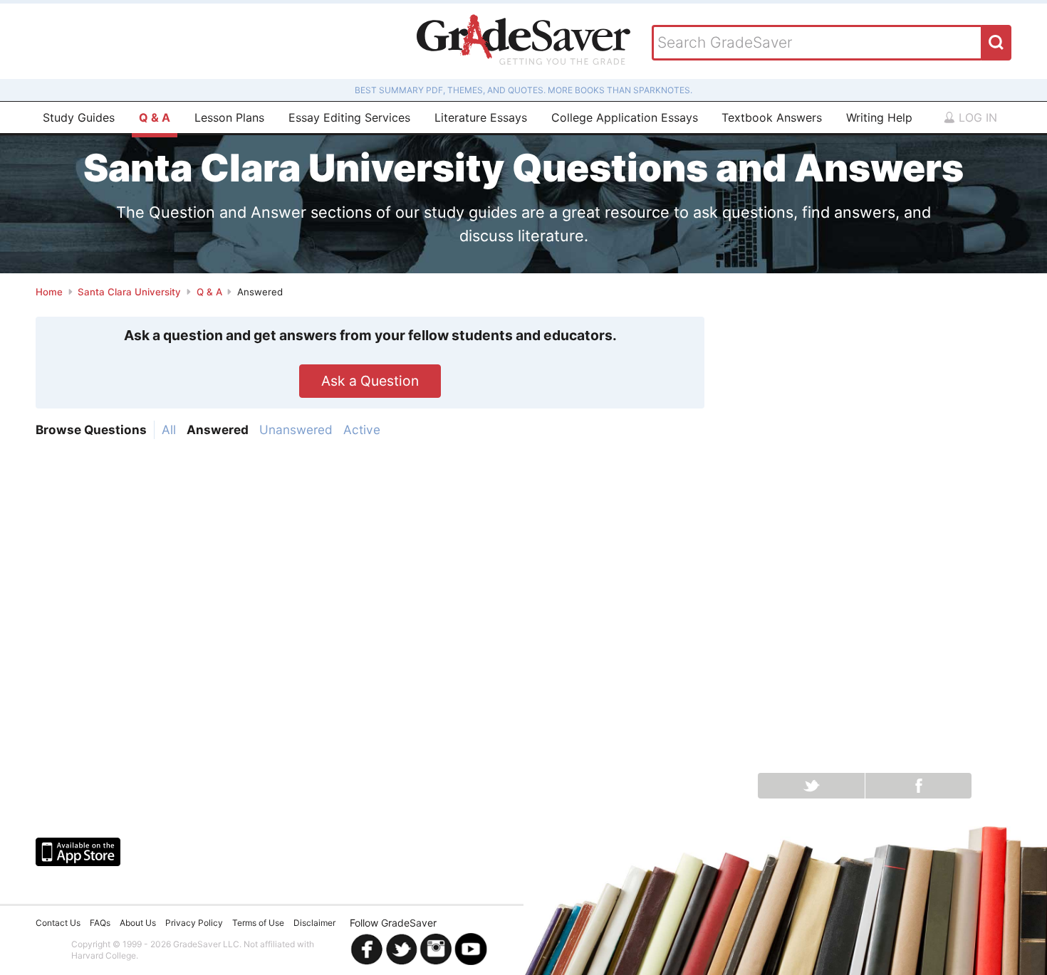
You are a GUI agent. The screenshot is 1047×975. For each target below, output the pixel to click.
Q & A (154, 117)
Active (361, 429)
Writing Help (879, 117)
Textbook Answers (772, 117)
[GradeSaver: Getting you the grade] (523, 41)
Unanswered (296, 429)
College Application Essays (624, 117)
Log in (976, 117)
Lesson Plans (229, 117)
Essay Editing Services (349, 117)
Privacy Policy (194, 922)
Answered (218, 429)
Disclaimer (314, 922)
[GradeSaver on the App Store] (78, 852)
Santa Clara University (129, 291)
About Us (138, 922)
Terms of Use (258, 922)
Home (49, 291)
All (169, 429)
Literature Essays (480, 117)
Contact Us (58, 922)
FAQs (100, 922)
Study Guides (79, 117)
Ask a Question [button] (370, 380)
